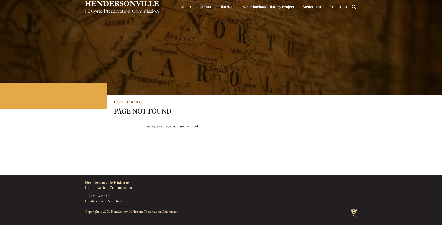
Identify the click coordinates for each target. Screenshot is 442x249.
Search (354, 7)
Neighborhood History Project (268, 6)
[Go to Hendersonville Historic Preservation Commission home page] (122, 3)
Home (118, 102)
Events (205, 6)
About (186, 6)
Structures (312, 6)
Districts (226, 6)
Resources (338, 6)
